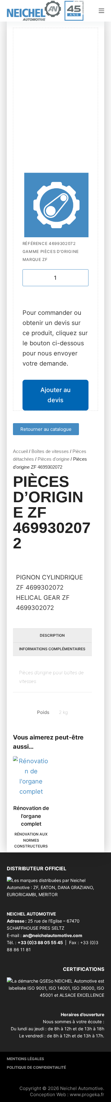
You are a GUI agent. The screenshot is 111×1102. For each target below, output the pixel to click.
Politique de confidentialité (36, 1067)
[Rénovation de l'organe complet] (31, 776)
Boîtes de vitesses (50, 451)
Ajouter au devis (55, 395)
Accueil (20, 451)
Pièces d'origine (53, 459)
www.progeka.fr (87, 1094)
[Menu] (101, 11)
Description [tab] (52, 635)
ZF (44, 259)
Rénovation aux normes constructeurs (31, 840)
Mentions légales (25, 1058)
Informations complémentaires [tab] (52, 649)
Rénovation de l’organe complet (31, 816)
